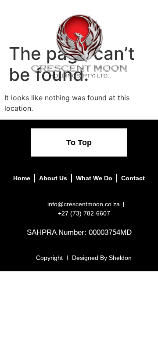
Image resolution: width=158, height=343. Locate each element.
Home (21, 178)
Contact (133, 178)
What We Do (94, 178)
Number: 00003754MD (95, 232)
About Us (53, 178)
